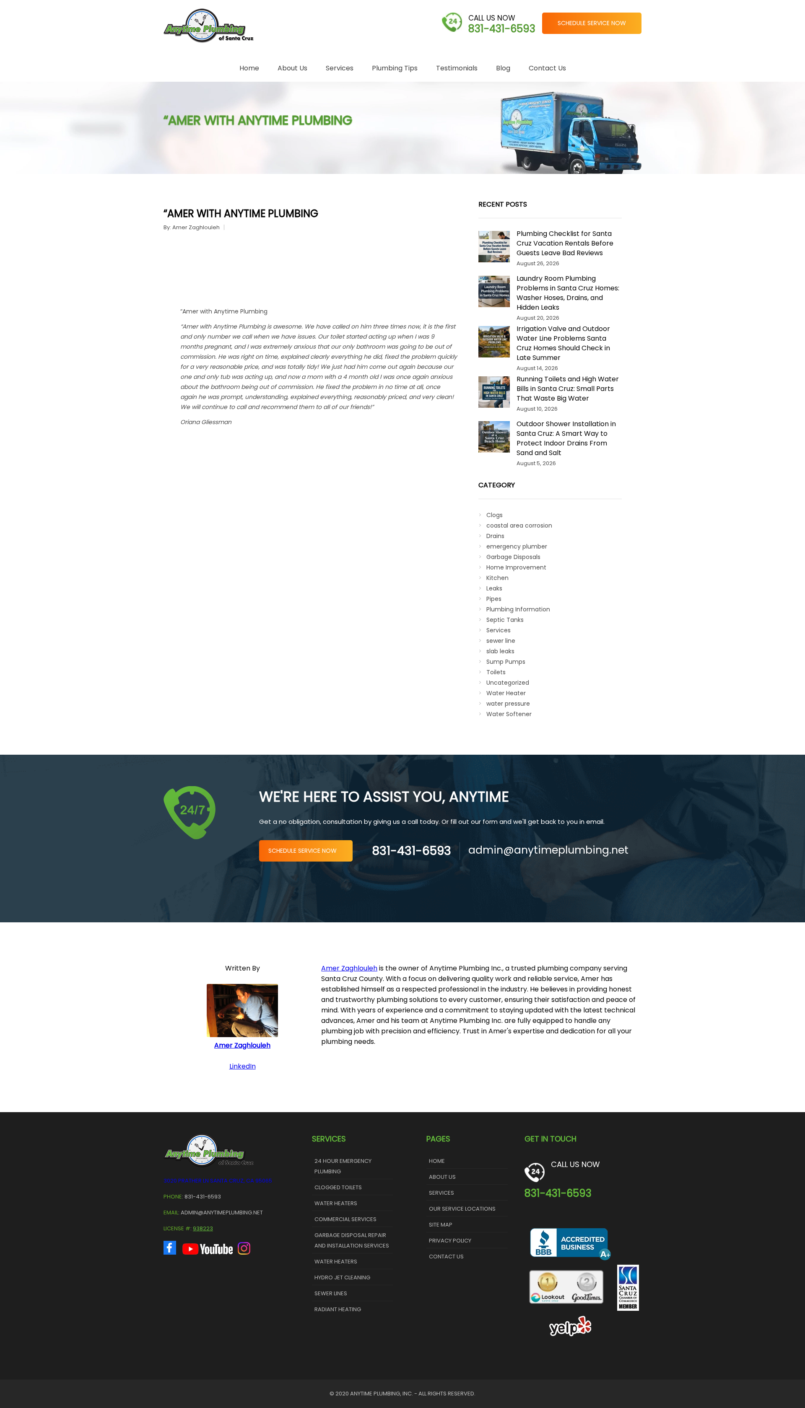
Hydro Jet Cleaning (342, 1277)
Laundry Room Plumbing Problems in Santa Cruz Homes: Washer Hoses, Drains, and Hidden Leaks (568, 293)
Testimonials (457, 68)
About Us (292, 68)
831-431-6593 (501, 29)
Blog (503, 68)
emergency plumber (516, 546)
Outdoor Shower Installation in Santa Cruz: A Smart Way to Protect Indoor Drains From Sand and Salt (566, 438)
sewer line (500, 641)
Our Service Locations (462, 1209)
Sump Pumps (505, 661)
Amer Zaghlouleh (196, 227)
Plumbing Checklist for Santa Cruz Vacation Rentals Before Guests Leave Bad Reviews (565, 243)
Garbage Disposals (513, 557)
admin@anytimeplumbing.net (548, 850)
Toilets (496, 672)
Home (249, 68)
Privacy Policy (450, 1241)
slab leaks (500, 651)
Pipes (493, 599)
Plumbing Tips (395, 68)
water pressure (508, 703)
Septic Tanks (505, 620)
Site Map (440, 1225)
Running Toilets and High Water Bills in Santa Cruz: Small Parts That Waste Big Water (568, 388)
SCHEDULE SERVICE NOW (592, 23)
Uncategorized (507, 682)
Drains (495, 536)
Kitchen (497, 578)
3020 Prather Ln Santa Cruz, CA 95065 (218, 1181)
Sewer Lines (330, 1293)
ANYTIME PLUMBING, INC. (381, 1394)
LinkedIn (242, 1066)
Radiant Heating (337, 1309)
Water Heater (506, 693)
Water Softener (509, 714)
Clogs (494, 515)
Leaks (494, 588)
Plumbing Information (518, 609)
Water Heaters (335, 1203)
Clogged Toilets (338, 1187)
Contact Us (547, 68)
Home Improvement (516, 567)
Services (339, 68)
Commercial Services (345, 1219)
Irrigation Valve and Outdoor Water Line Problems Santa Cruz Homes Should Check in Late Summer (563, 343)
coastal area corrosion (519, 525)
